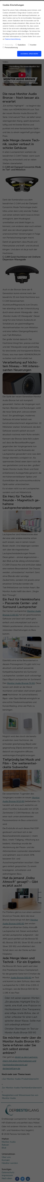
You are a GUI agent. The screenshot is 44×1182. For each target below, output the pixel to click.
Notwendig (9, 45)
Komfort (33, 45)
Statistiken (22, 45)
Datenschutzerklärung (12, 39)
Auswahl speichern (29, 54)
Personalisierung (11, 47)
